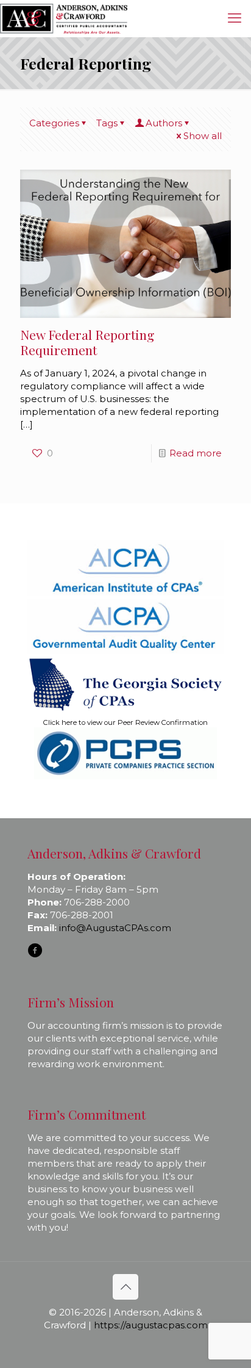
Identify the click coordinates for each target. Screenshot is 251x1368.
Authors (164, 123)
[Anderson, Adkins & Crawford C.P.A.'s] (63, 18)
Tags (107, 123)
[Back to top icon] (125, 1287)
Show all (202, 136)
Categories (54, 123)
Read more (195, 453)
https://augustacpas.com (151, 1325)
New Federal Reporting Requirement (87, 342)
